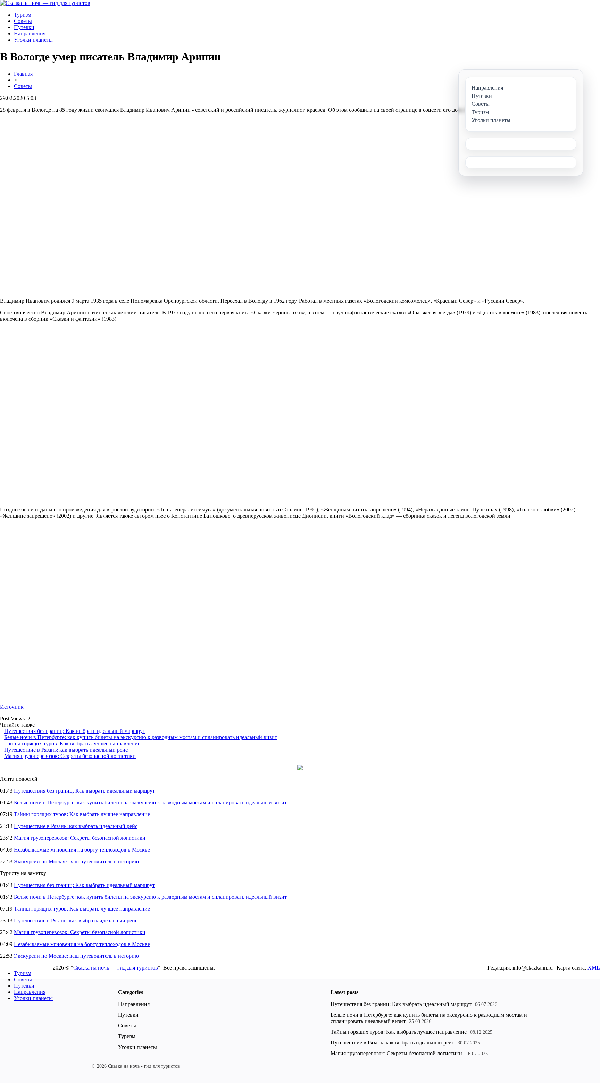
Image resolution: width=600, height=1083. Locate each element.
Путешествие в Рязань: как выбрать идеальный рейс (66, 750)
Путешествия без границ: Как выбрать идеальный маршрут (74, 731)
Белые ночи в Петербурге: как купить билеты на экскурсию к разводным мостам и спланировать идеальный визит (140, 737)
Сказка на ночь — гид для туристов (115, 968)
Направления (29, 33)
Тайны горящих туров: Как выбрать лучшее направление (72, 743)
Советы (23, 21)
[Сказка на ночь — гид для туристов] (45, 3)
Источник (12, 707)
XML (594, 968)
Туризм (22, 15)
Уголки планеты (33, 40)
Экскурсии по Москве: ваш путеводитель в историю (76, 861)
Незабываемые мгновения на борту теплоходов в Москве (82, 850)
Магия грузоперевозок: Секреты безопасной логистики (70, 756)
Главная (23, 74)
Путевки (24, 27)
